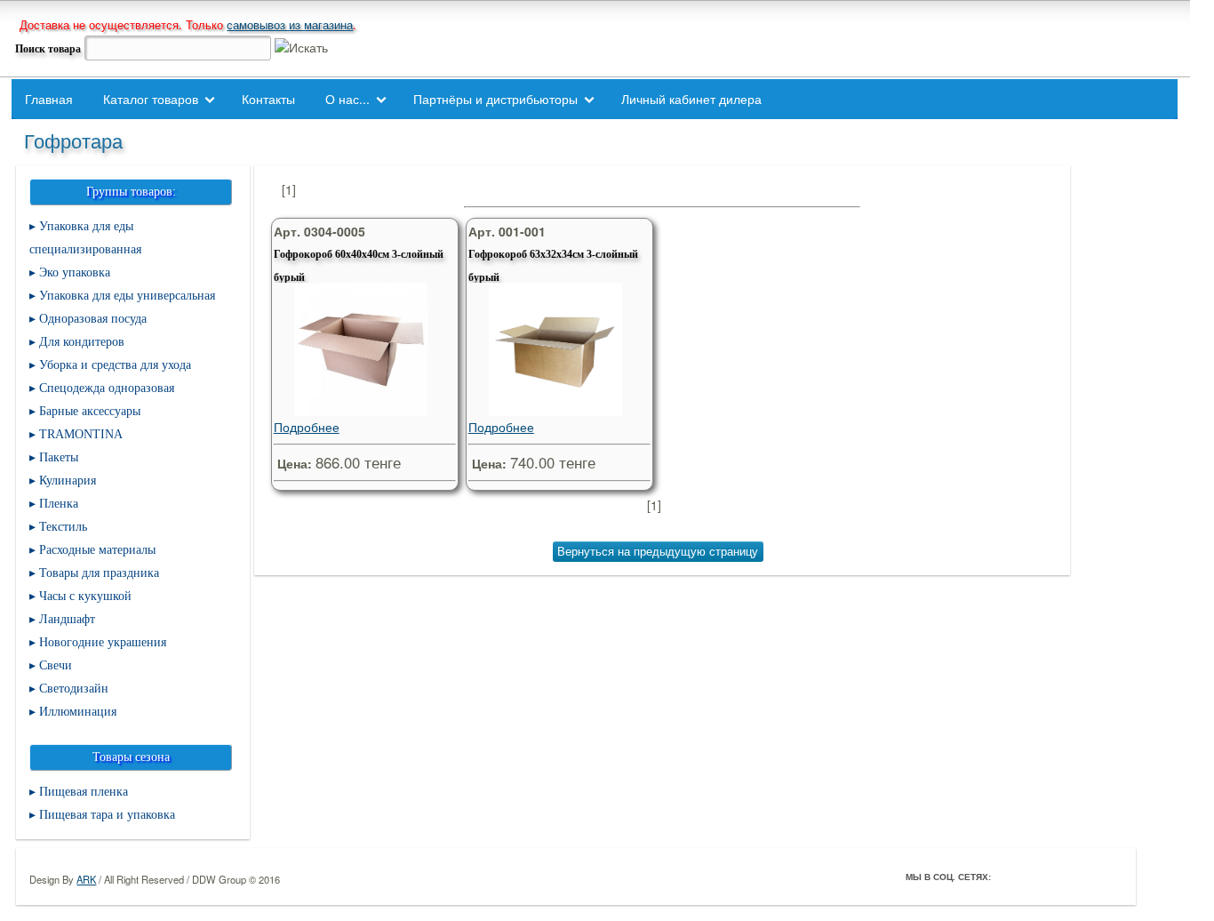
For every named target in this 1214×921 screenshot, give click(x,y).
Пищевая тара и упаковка (107, 814)
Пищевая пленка (83, 791)
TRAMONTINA (81, 434)
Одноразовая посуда (93, 318)
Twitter (1033, 876)
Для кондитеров (81, 341)
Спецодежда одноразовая (106, 388)
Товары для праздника (99, 573)
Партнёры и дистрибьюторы (495, 99)
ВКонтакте (1058, 876)
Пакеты (58, 457)
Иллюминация (77, 711)
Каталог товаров (150, 99)
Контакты (268, 99)
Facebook (1008, 876)
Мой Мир (1108, 876)
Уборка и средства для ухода (115, 365)
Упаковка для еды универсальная (127, 295)
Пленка (58, 503)
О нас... (347, 99)
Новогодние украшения (102, 642)
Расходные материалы (97, 550)
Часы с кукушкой (85, 596)
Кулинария (67, 480)
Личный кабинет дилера (691, 99)
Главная (49, 99)
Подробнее (306, 427)
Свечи (55, 665)
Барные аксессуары (89, 411)
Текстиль (63, 526)
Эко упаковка (74, 272)
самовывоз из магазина (290, 24)
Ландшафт (67, 619)
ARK (86, 879)
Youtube (1083, 876)
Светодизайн (73, 688)
